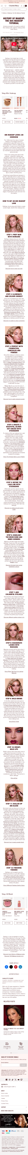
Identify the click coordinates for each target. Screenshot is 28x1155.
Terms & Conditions (20, 1147)
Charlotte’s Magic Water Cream (13, 263)
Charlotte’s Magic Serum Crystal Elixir (14, 258)
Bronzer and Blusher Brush (16, 832)
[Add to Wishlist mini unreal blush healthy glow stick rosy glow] (23, 898)
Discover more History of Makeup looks (14, 954)
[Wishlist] (5, 6)
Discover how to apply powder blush (14, 842)
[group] (7, 110)
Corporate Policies (6, 1148)
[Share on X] (11, 967)
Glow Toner (11, 249)
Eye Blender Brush (17, 449)
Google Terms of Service (15, 1151)
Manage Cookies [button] (14, 1148)
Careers (3, 1098)
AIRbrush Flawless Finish (17, 377)
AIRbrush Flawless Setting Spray (15, 876)
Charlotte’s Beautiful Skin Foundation (14, 364)
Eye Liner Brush (17, 498)
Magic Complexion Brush (15, 362)
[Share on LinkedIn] (20, 967)
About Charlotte (5, 1095)
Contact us (18, 1144)
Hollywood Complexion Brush (12, 312)
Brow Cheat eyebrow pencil (13, 705)
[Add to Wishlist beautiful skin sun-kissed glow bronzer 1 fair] (11, 98)
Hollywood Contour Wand (10, 821)
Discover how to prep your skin (14, 268)
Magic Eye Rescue (20, 252)
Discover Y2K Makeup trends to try (14, 956)
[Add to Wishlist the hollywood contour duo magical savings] (23, 98)
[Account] (21, 6)
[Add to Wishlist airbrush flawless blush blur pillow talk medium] (11, 898)
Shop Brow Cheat (14, 721)
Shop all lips (14, 778)
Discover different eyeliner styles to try (14, 617)
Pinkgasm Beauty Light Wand (11, 824)
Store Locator (4, 1093)
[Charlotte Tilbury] (14, 6)
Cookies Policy (4, 1103)
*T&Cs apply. (4, 1070)
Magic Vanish (10, 313)
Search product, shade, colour (12, 9)
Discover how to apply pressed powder (14, 399)
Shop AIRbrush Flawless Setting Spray (14, 885)
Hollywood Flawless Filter (16, 304)
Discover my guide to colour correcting (14, 320)
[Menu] (2, 6)
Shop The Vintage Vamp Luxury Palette (14, 456)
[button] (3, 9)
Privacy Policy (19, 1074)
